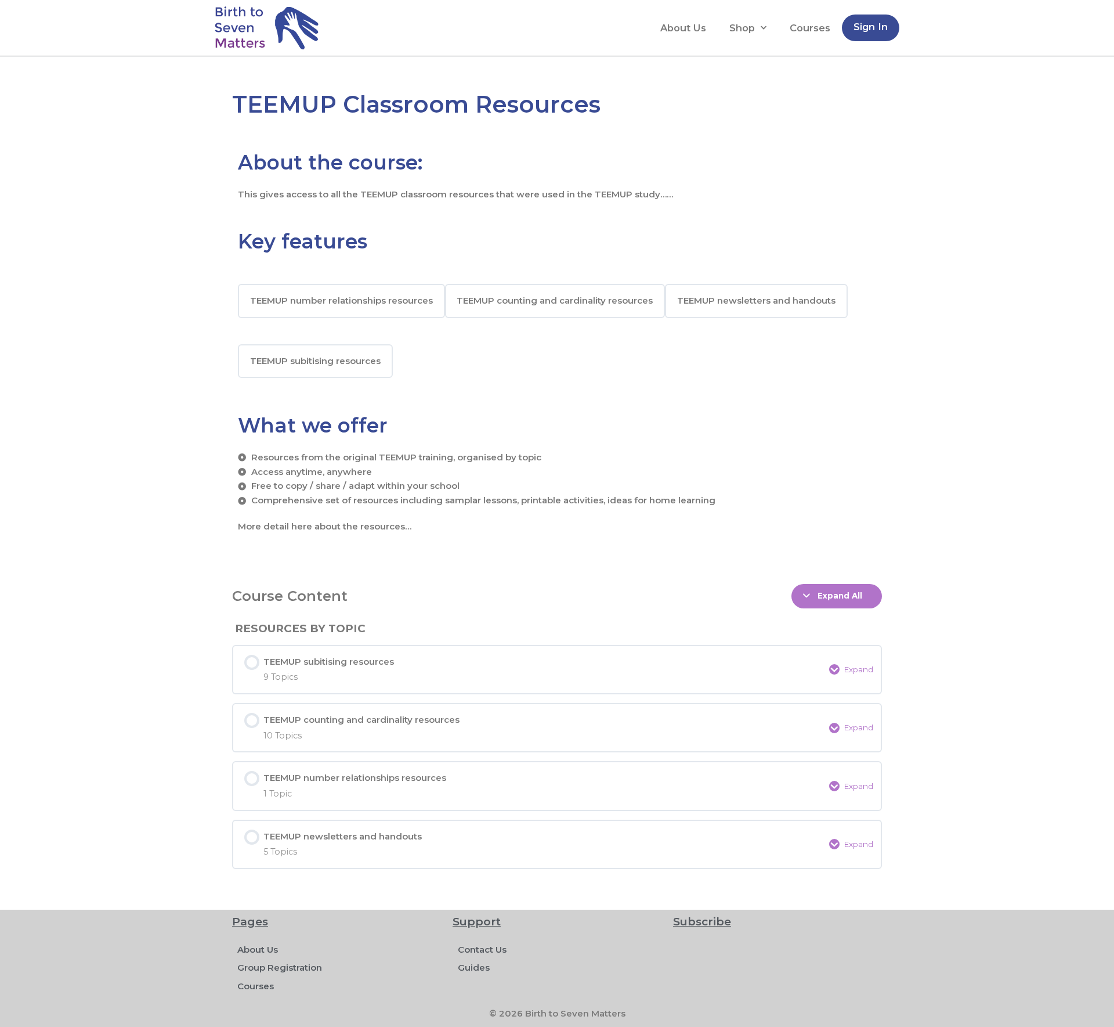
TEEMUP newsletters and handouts (756, 300)
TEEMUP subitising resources (315, 360)
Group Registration (279, 967)
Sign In (870, 27)
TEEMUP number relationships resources (341, 300)
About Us (683, 28)
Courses (810, 28)
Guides (474, 967)
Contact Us (482, 949)
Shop (742, 28)
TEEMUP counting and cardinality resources (555, 300)
